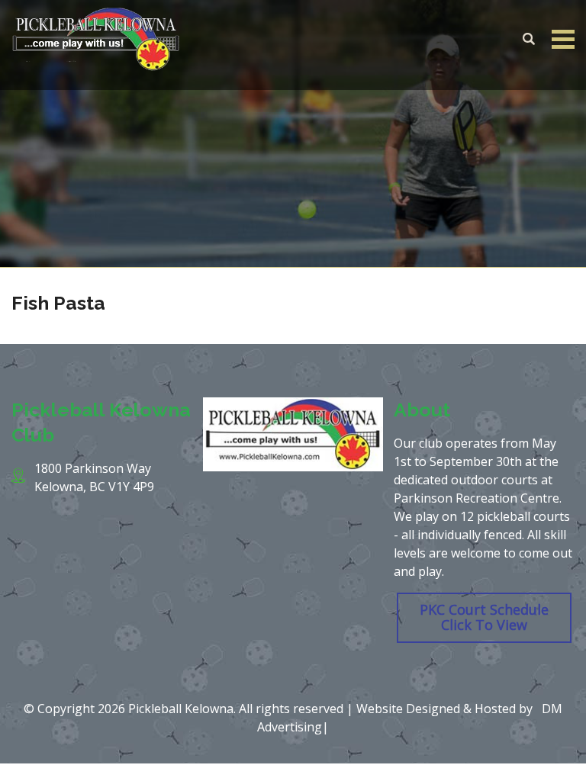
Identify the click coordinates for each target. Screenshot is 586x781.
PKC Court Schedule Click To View (484, 617)
